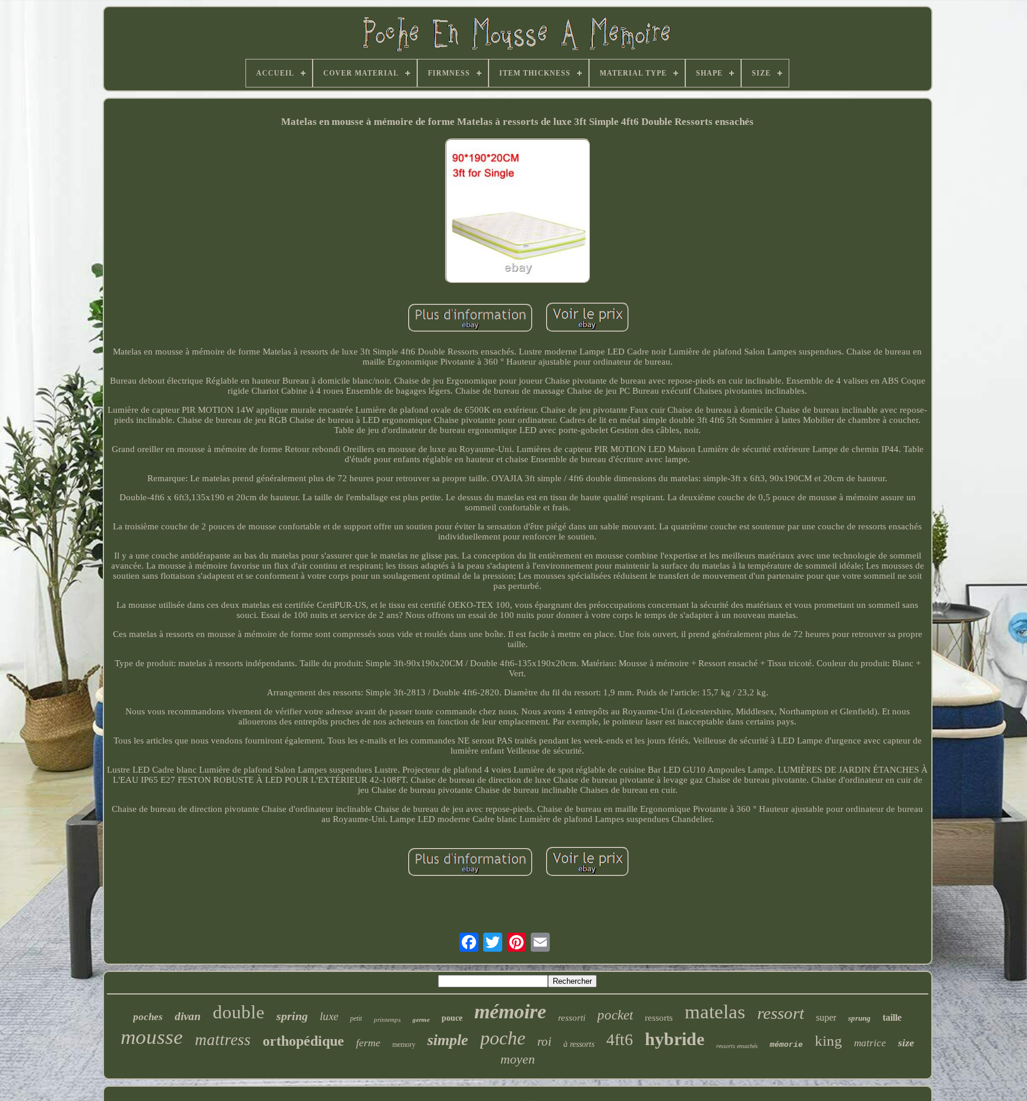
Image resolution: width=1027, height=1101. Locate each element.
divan (188, 1016)
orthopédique (303, 1041)
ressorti (571, 1017)
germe (421, 1019)
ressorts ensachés (737, 1046)
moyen (517, 1059)
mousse (152, 1037)
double (238, 1012)
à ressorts (578, 1044)
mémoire (510, 1011)
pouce (452, 1018)
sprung (859, 1018)
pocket (615, 1015)
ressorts (659, 1017)
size (906, 1043)
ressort (780, 1012)
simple (447, 1040)
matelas (715, 1011)
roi (544, 1041)
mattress (223, 1040)
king (828, 1041)
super (826, 1017)
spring (292, 1015)
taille (892, 1017)
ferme (368, 1043)
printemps (387, 1019)
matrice (870, 1043)
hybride (674, 1039)
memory (403, 1044)
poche (502, 1038)
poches (148, 1016)
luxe (329, 1016)
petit (356, 1018)
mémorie (786, 1044)
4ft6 (619, 1039)
